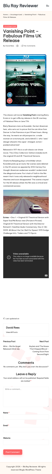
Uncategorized (10, 26)
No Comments (29, 46)
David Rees (13, 327)
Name (6, 413)
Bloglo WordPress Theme (30, 470)
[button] (12, 332)
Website (6, 438)
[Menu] (47, 5)
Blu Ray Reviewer (20, 5)
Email (6, 425)
